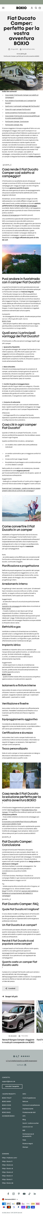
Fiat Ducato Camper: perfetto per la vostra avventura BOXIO (21, 56)
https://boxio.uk (7, 1168)
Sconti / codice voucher (31, 1123)
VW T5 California (13, 810)
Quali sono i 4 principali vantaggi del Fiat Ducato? (22, 106)
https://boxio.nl (7, 1176)
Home (18, 54)
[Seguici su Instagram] (13, 1193)
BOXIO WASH (6, 1101)
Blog (23, 54)
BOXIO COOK (6, 1105)
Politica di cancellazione (31, 1105)
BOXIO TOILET (6, 1098)
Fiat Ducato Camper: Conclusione (16, 121)
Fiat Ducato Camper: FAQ (14, 125)
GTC (24, 1116)
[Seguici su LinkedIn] (34, 1193)
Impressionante (28, 1109)
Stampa (25, 1147)
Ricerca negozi (28, 1143)
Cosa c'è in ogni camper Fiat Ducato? (18, 109)
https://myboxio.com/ (9, 1158)
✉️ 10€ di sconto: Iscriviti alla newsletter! (21, 2)
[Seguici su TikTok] (29, 1193)
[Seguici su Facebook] (8, 1193)
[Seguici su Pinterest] (18, 1193)
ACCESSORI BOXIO (8, 1116)
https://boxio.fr (7, 1161)
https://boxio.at (7, 1172)
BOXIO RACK (6, 1112)
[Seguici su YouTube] (24, 1193)
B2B (24, 1130)
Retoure (25, 1101)
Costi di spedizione (29, 1098)
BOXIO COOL (6, 1109)
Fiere (24, 1140)
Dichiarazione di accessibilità (28, 1135)
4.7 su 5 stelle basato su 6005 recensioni (21, 1061)
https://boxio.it (7, 1179)
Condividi (11, 988)
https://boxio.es (7, 1165)
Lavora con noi (28, 1127)
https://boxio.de (7, 1183)
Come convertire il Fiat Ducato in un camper (20, 113)
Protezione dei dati (29, 1112)
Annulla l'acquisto (12, 1086)
